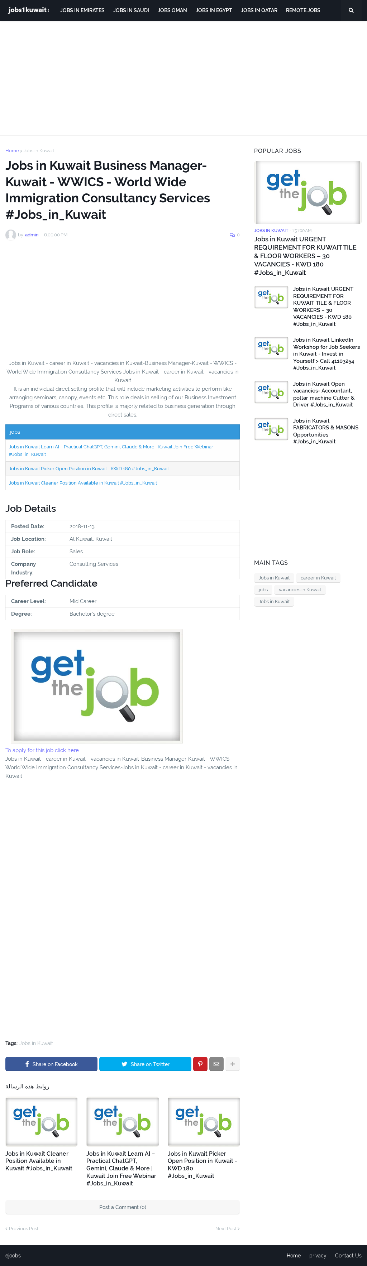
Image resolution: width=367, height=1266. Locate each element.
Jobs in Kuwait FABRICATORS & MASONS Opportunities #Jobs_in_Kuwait (325, 431)
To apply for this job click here (42, 750)
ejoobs (13, 1255)
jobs (263, 589)
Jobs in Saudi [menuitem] (131, 10)
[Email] (216, 1064)
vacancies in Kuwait (300, 589)
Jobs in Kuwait (38, 150)
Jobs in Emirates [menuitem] (82, 10)
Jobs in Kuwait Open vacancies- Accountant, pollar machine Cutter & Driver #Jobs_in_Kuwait (323, 394)
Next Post (225, 1228)
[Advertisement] (183, 78)
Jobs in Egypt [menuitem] (214, 10)
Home (12, 150)
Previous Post (23, 1228)
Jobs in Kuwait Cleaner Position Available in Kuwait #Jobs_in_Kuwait (83, 483)
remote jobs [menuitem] (303, 10)
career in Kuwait (318, 578)
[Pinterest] (200, 1064)
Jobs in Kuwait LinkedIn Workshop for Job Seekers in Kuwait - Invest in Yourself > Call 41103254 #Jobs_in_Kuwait (326, 354)
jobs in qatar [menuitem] (259, 10)
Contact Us (348, 1255)
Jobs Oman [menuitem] (172, 10)
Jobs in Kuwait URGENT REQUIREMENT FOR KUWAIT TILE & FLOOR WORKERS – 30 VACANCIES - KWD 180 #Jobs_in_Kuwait (305, 255)
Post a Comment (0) (122, 1207)
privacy (318, 1255)
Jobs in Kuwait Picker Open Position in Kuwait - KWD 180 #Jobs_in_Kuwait (89, 468)
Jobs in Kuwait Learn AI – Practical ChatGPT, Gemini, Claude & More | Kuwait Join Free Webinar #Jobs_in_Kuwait (121, 1168)
